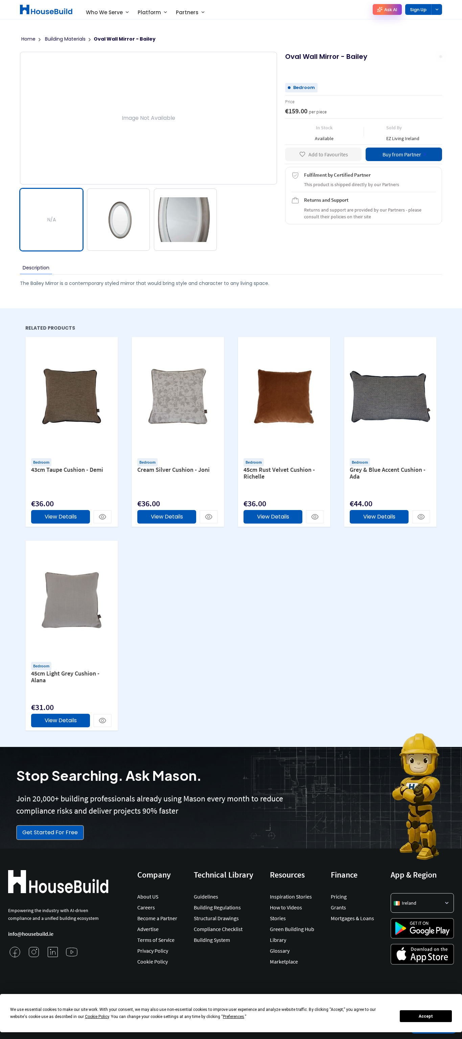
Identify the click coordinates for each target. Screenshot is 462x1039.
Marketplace (284, 961)
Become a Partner (157, 918)
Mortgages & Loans (352, 918)
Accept (426, 1016)
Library (278, 939)
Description (36, 267)
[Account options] (436, 9)
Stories (278, 918)
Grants (338, 907)
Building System (212, 939)
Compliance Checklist (218, 929)
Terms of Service (156, 939)
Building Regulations (217, 907)
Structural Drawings (216, 918)
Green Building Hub (292, 929)
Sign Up (418, 9)
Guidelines (206, 896)
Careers (146, 907)
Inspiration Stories (291, 896)
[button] (422, 903)
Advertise (148, 929)
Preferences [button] (233, 1016)
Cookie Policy (152, 961)
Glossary (280, 950)
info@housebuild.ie (30, 933)
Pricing (339, 896)
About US (147, 896)
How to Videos (286, 907)
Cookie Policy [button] (97, 1016)
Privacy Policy (152, 950)
